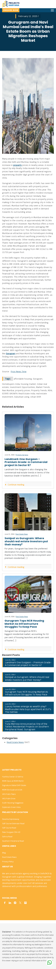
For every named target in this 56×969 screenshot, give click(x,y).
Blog (4, 853)
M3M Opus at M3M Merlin (13, 781)
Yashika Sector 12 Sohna (12, 776)
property (17, 165)
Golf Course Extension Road (13, 823)
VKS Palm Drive (8, 798)
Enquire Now (10, 10)
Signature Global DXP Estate (14, 785)
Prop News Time (18, 371)
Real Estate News (22, 534)
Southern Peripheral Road (13, 841)
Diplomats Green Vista (11, 807)
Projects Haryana (22, 455)
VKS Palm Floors (9, 794)
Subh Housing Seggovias (12, 803)
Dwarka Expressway (10, 819)
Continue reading (15, 484)
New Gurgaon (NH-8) (11, 832)
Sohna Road (7, 836)
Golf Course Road (9, 828)
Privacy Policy (7, 861)
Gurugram (10, 353)
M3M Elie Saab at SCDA (12, 790)
